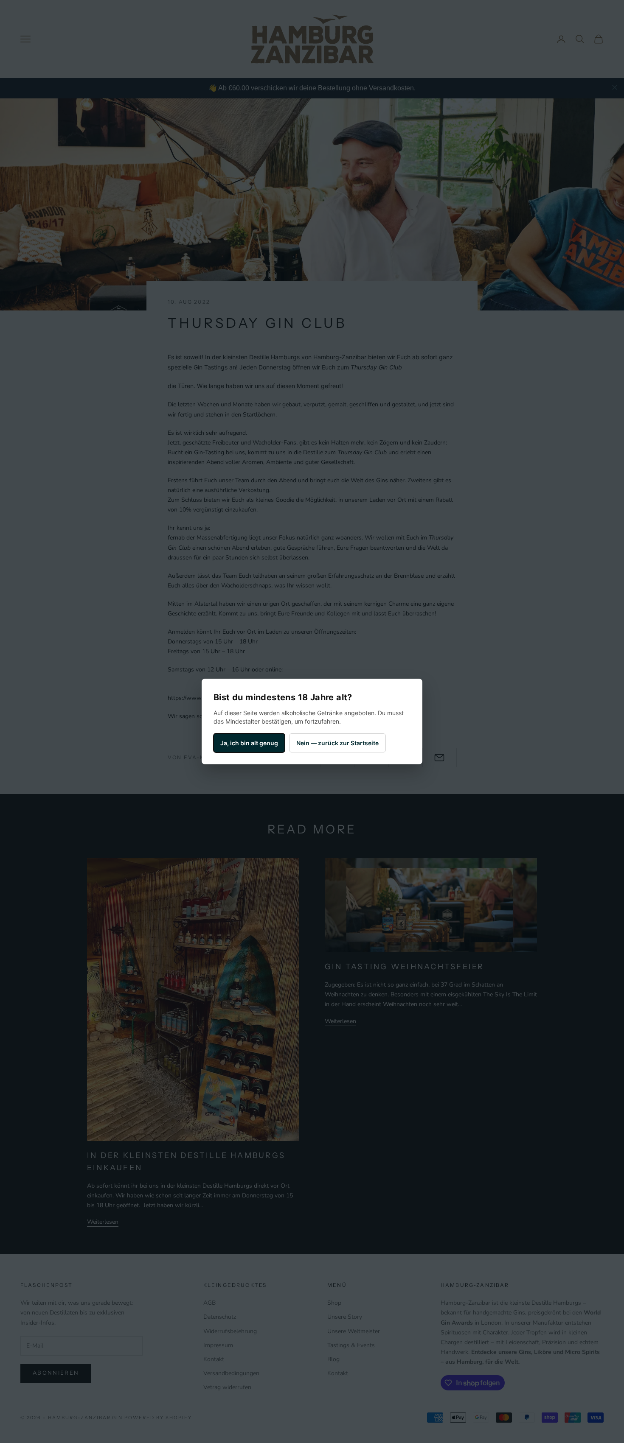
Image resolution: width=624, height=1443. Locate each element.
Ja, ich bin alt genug (249, 743)
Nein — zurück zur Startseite (337, 743)
